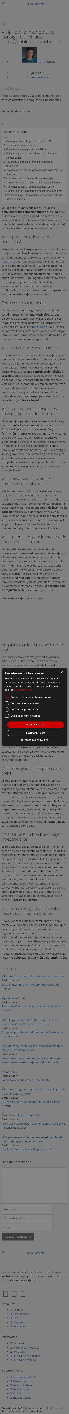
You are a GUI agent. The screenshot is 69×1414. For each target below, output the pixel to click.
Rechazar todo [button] (35, 733)
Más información (23, 689)
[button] (34, 740)
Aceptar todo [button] (35, 724)
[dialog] (34, 707)
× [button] (62, 672)
